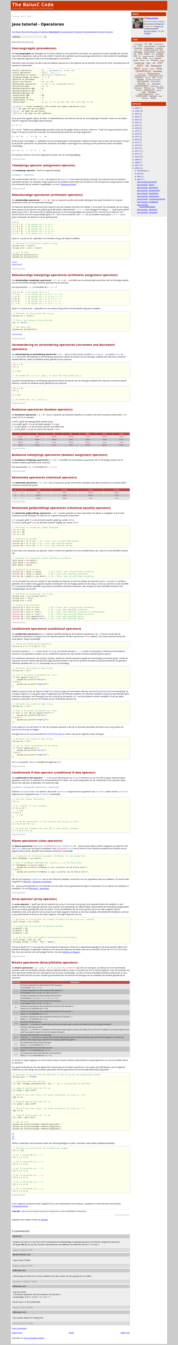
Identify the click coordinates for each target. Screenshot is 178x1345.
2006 (137, 168)
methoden (16, 696)
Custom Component (151, 50)
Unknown (17, 1270)
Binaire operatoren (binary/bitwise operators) (45, 962)
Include (162, 60)
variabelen (122, 886)
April (139, 179)
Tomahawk (138, 88)
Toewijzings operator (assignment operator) (43, 165)
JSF (160, 62)
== (43, 86)
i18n (147, 60)
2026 (137, 111)
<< (43, 82)
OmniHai (157, 71)
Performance (153, 74)
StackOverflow (141, 86)
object (43, 694)
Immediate (154, 60)
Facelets (160, 56)
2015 (137, 142)
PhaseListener (141, 76)
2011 (137, 154)
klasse (92, 550)
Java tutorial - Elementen (147, 187)
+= (46, 102)
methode (94, 581)
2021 (137, 125)
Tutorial (160, 88)
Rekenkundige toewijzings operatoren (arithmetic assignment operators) (65, 275)
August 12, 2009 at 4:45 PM (22, 1266)
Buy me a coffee (150, 31)
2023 (137, 119)
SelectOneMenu (143, 81)
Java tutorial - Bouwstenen (148, 190)
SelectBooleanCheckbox (153, 79)
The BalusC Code (33, 4)
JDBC (148, 63)
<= (46, 84)
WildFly (153, 98)
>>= (72, 102)
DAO (161, 50)
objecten (44, 515)
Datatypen (44, 32)
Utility (144, 92)
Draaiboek (78, 32)
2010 (137, 156)
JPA (153, 63)
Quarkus (147, 77)
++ (66, 70)
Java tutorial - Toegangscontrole (151, 199)
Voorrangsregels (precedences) (34, 48)
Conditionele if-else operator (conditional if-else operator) (53, 772)
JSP (147, 66)
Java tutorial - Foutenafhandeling (146, 205)
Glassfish (158, 58)
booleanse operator (57, 727)
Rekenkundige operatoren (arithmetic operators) (47, 195)
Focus (151, 58)
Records (160, 77)
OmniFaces (143, 71)
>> (47, 82)
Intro (13, 32)
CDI (140, 46)
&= (83, 102)
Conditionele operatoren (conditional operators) (46, 628)
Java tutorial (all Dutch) (147, 182)
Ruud (15, 1236)
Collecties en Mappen (71, 952)
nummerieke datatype (27, 282)
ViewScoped (141, 96)
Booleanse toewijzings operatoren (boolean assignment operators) (59, 455)
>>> (51, 82)
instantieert (76, 586)
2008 (137, 162)
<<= (67, 102)
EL (140, 56)
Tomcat (147, 88)
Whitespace (145, 98)
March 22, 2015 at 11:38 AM (23, 1323)
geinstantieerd (76, 886)
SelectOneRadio (156, 81)
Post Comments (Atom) (34, 1338)
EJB (135, 56)
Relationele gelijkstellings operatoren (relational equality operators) (61, 508)
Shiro (148, 84)
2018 (137, 134)
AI (146, 43)
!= (47, 86)
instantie (124, 550)
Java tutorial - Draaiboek (147, 202)
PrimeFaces (139, 78)
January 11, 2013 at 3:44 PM (23, 1307)
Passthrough (141, 74)
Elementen (26, 32)
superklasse (93, 879)
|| (43, 97)
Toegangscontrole (66, 32)
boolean (15, 462)
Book (134, 46)
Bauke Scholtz (19, 1254)
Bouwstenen (35, 32)
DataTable (138, 52)
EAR (153, 54)
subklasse (110, 879)
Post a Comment (19, 1328)
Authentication (158, 44)
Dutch (147, 54)
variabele (64, 182)
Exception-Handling (148, 56)
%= (63, 102)
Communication (150, 46)
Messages (145, 69)
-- (73, 70)
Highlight (135, 60)
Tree (153, 88)
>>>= (78, 102)
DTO (140, 54)
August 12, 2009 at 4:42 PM (22, 1250)
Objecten (101, 32)
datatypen (32, 515)
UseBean (159, 90)
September (142, 170)
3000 (137, 108)
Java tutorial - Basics (146, 184)
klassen (80, 1203)
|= (92, 102)
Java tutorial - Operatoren (148, 196)
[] (43, 70)
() (55, 70)
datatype (49, 202)
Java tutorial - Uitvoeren (147, 212)
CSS (135, 50)
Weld (160, 96)
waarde (50, 182)
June (139, 173)
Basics (18, 32)
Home (71, 1332)
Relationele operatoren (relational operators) (44, 477)
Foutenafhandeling (90, 32)
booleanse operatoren (84, 460)
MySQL (159, 69)
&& (43, 95)
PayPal (148, 33)
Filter (145, 58)
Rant (154, 78)
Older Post (125, 1332)
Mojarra (152, 69)
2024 (137, 116)
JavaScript (139, 63)
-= (50, 102)
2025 (137, 114)
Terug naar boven (18, 159)
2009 (137, 159)
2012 (137, 151)
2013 (137, 148)
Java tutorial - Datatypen (147, 193)
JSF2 (139, 65)
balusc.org (159, 26)
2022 (137, 122)
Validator (152, 92)
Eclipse (159, 54)
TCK (161, 86)
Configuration (149, 48)
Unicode (139, 90)
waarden (78, 414)
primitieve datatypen (21, 949)
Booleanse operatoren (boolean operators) (42, 409)
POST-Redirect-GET (156, 76)
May (139, 176)
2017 (137, 136)
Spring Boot (156, 84)
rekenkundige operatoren (95, 280)
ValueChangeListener (146, 94)
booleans (107, 200)
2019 (137, 131)
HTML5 (142, 60)
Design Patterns (149, 52)
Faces (138, 58)
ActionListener (138, 44)
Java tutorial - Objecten (147, 209)
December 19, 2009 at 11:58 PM (24, 1282)
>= (53, 84)
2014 (137, 145)
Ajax (151, 44)
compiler (44, 975)
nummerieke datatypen (83, 200)
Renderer (140, 80)
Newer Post (17, 1332)
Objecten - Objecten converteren (37, 881)
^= (88, 102)
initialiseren (16, 912)
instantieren (46, 848)
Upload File (149, 90)
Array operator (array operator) (34, 899)
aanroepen (26, 696)
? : (43, 100)
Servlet (141, 83)
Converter (159, 48)
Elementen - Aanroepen (39, 888)
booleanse (69, 414)
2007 (137, 165)
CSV (140, 50)
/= (58, 102)
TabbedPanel (154, 86)
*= (54, 102)
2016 (137, 139)
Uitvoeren (109, 32)
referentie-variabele (20, 663)
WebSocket (153, 96)
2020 (137, 128)
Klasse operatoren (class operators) (37, 841)
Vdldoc (157, 94)
